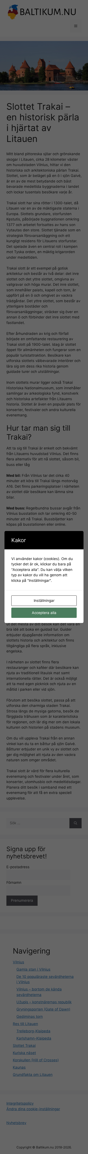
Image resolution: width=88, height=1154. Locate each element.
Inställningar (44, 600)
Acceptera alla (44, 613)
